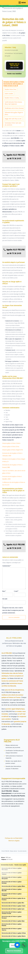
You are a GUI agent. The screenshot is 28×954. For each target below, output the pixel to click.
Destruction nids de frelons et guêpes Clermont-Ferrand (12, 912)
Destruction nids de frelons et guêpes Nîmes (13, 886)
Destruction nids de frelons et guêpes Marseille (12, 889)
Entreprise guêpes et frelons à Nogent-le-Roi (12, 450)
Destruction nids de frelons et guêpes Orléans (14, 933)
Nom (4, 591)
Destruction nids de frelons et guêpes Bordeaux (12, 882)
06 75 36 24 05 (9, 859)
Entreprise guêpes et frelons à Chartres (11, 443)
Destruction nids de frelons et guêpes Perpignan (12, 894)
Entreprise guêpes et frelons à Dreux (10, 446)
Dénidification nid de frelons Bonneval (14, 108)
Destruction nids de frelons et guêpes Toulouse (12, 873)
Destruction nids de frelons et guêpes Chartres (12, 929)
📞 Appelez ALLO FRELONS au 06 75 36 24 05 (14, 156)
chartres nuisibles (9, 94)
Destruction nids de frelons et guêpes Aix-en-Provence (14, 899)
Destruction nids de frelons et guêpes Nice (13, 903)
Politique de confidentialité (14, 838)
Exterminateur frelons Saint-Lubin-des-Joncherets (13, 124)
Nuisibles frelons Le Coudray (12, 98)
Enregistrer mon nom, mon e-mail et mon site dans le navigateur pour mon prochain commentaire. (13, 610)
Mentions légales (14, 840)
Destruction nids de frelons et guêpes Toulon (13, 906)
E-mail (16, 591)
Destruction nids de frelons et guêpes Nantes (14, 936)
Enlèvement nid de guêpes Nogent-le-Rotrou (14, 113)
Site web (4, 599)
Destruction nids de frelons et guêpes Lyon (13, 909)
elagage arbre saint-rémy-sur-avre (13, 119)
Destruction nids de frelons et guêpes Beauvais (12, 924)
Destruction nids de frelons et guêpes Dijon (13, 921)
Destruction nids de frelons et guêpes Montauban (12, 868)
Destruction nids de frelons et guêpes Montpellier (12, 877)
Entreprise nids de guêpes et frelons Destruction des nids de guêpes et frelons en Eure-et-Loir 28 (14, 84)
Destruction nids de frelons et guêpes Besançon (12, 917)
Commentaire (6, 566)
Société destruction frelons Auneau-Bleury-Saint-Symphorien (13, 103)
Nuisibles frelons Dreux (10, 89)
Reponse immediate (14, 951)
